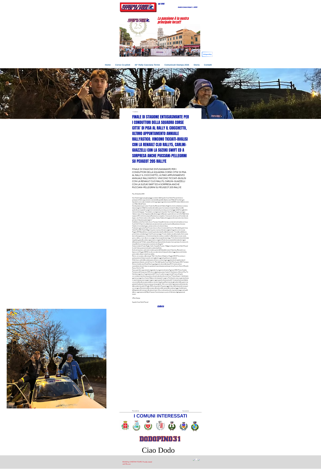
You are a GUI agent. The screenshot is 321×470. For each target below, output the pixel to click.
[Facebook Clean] (194, 460)
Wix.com (128, 464)
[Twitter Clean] (196, 459)
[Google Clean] (199, 460)
